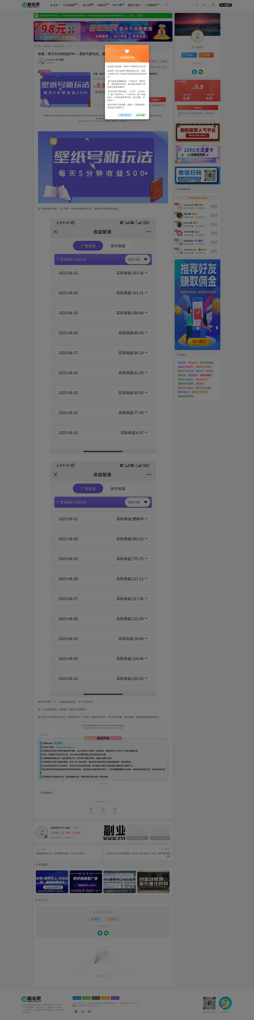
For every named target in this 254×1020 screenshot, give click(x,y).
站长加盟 (140, 114)
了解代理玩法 (125, 114)
